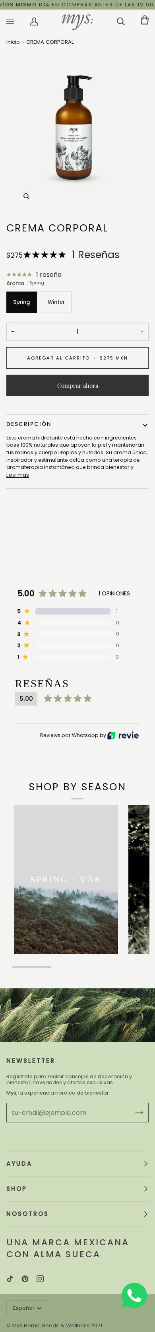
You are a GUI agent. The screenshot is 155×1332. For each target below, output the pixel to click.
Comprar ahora (77, 385)
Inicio (13, 42)
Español (24, 1308)
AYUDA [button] (19, 1163)
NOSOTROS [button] (27, 1213)
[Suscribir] (132, 1112)
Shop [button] (16, 1188)
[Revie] (123, 735)
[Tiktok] (10, 1278)
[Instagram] (40, 1278)
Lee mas (17, 475)
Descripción (29, 424)
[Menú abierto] (18, 21)
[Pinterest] (25, 1278)
